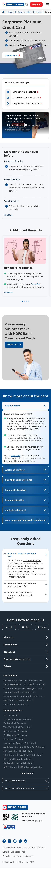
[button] (22, 301)
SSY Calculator (10, 751)
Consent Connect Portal (14, 852)
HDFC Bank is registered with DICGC (34, 815)
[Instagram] (9, 841)
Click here (15, 455)
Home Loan (40, 684)
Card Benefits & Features (24, 91)
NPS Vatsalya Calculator (31, 767)
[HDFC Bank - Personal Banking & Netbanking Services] (15, 807)
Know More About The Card (25, 97)
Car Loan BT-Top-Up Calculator (18, 763)
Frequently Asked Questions (25, 103)
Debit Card (38, 696)
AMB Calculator (10, 747)
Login (35, 4)
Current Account (27, 692)
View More (8, 215)
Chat (27, 627)
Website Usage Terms (13, 856)
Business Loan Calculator (15, 731)
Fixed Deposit (9, 704)
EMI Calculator (10, 715)
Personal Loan (10, 680)
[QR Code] (6, 817)
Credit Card (25, 696)
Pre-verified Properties (14, 688)
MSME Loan (23, 704)
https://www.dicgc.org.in (32, 820)
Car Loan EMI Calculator (14, 723)
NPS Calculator (10, 767)
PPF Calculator (26, 751)
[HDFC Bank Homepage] (3, 12)
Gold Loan (27, 684)
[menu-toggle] (47, 4)
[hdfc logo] (13, 4)
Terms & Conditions (26, 847)
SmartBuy (35, 284)
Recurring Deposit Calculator (17, 759)
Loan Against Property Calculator (18, 743)
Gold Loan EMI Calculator (15, 735)
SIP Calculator (9, 755)
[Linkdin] (25, 841)
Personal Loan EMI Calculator (17, 719)
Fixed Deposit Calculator (30, 755)
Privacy (41, 847)
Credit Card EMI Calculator (32, 747)
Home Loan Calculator (13, 739)
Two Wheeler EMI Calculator (16, 727)
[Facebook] (4, 841)
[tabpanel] (25, 433)
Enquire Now (11, 55)
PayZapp (20, 700)
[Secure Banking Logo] (9, 826)
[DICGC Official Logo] (14, 817)
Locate (44, 627)
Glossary (29, 856)
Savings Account (34, 688)
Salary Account (10, 692)
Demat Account (10, 696)
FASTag (29, 700)
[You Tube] (14, 841)
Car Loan (23, 680)
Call (10, 627)
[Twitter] (20, 841)
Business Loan (36, 680)
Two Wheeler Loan (12, 684)
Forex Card (8, 700)
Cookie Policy (9, 847)
